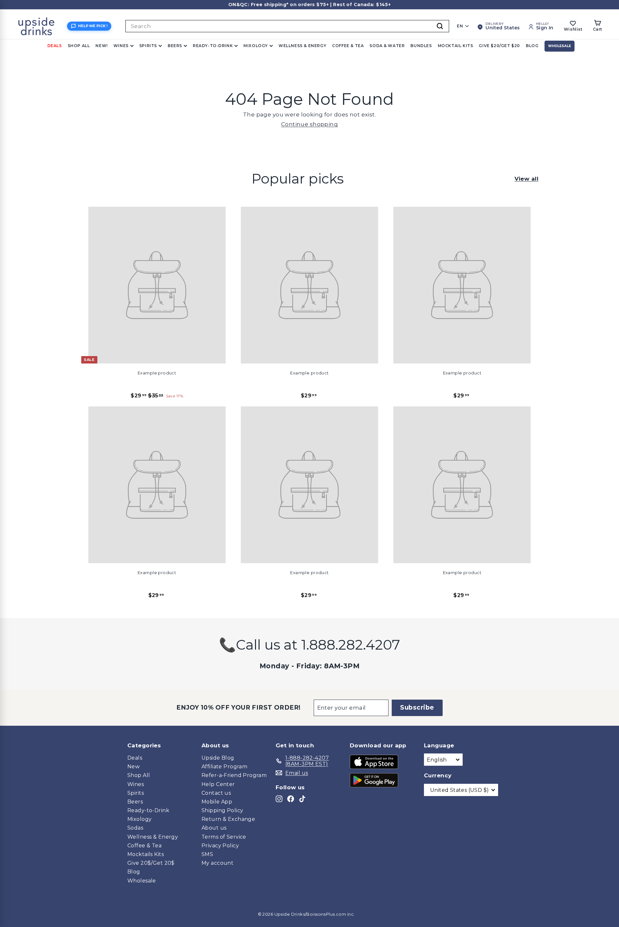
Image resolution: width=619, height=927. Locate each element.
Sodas (135, 828)
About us (213, 828)
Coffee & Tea (348, 45)
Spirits (148, 45)
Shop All (79, 45)
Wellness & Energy (302, 45)
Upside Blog (217, 758)
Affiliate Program (224, 766)
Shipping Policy (222, 810)
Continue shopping (309, 124)
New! (101, 45)
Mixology (255, 45)
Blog (532, 45)
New (133, 766)
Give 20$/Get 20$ (151, 863)
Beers (175, 45)
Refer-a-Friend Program (234, 775)
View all (526, 178)
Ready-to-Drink (213, 45)
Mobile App (216, 802)
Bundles (421, 45)
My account (217, 863)
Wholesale (559, 46)
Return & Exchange (228, 819)
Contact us (216, 793)
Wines (121, 45)
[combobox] (287, 26)
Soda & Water (387, 45)
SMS (207, 854)
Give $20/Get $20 (499, 45)
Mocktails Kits (145, 854)
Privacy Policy (220, 845)
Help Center (218, 784)
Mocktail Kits (455, 45)
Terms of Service (223, 837)
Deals (54, 45)
